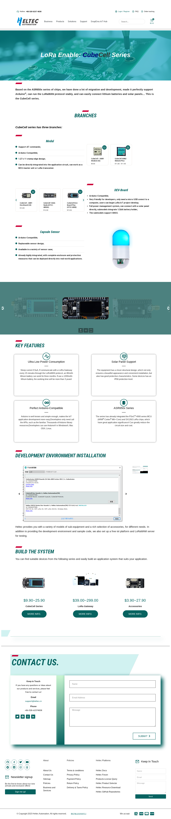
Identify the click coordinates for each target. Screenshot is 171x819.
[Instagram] (28, 717)
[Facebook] (23, 717)
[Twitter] (17, 717)
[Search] (142, 21)
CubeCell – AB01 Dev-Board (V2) (26, 204)
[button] (2, 308)
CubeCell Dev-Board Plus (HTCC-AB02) (72, 205)
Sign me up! (20, 792)
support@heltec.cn (33, 701)
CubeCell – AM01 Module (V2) (97, 159)
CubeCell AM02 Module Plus (120, 159)
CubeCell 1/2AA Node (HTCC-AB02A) (49, 205)
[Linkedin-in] (33, 717)
